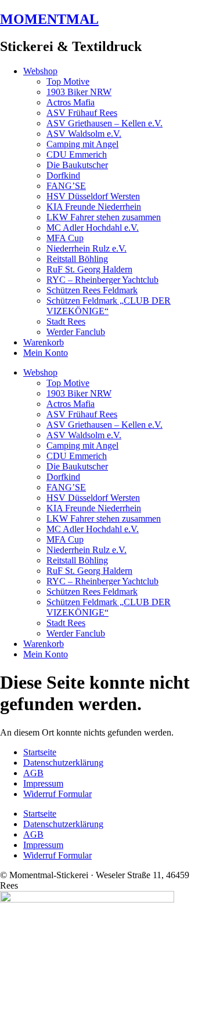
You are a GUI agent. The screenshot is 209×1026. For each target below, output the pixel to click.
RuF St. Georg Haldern (89, 269)
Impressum (43, 783)
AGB (33, 773)
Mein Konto (45, 353)
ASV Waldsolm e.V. (83, 134)
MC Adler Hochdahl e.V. (92, 227)
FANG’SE (66, 186)
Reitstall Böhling (77, 259)
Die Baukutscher (77, 165)
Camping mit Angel (82, 144)
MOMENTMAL (49, 19)
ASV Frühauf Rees (81, 113)
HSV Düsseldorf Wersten (93, 196)
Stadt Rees (65, 321)
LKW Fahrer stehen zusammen (103, 217)
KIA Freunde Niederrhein (93, 207)
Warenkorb (43, 342)
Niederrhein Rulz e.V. (86, 248)
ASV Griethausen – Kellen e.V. (104, 123)
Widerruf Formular (57, 794)
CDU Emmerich (76, 154)
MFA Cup (65, 238)
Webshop (40, 71)
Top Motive (67, 81)
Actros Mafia (70, 102)
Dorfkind (63, 175)
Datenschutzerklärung (63, 762)
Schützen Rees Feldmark (92, 290)
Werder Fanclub (75, 332)
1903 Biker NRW (78, 92)
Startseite (39, 752)
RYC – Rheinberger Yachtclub (102, 280)
